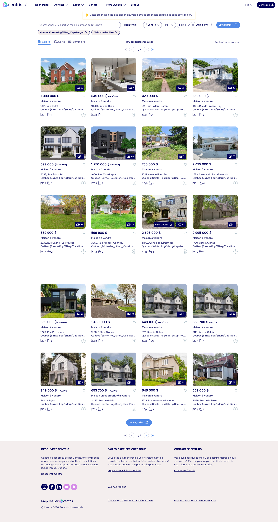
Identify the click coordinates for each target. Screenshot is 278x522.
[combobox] (79, 25)
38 (82, 88)
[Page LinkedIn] (59, 487)
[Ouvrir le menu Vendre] (100, 5)
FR (247, 4)
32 (183, 88)
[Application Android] (74, 487)
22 (132, 382)
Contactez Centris (188, 449)
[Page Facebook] (52, 487)
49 (234, 88)
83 (183, 224)
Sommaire (79, 41)
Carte (61, 41)
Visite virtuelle (161, 225)
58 (234, 156)
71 (234, 224)
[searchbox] (77, 25)
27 (82, 314)
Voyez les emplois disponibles (124, 470)
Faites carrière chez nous (127, 449)
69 (132, 314)
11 (82, 156)
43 (82, 224)
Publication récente (225, 42)
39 (234, 382)
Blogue (135, 4)
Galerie (46, 41)
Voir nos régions (117, 487)
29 (183, 382)
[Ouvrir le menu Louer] (82, 5)
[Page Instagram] (44, 487)
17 (183, 314)
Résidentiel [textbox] (130, 24)
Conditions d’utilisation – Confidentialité (130, 500)
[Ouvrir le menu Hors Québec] (124, 5)
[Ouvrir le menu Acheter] (66, 5)
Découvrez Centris (55, 449)
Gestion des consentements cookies (195, 500)
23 (234, 314)
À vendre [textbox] (151, 24)
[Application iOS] (66, 487)
